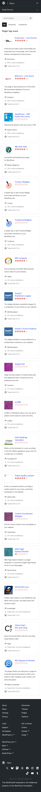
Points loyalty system (24, 475)
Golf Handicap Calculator (21, 438)
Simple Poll (19, 364)
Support (5, 727)
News (4, 709)
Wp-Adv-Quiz (21, 147)
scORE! (18, 402)
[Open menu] (37, 3)
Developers (6, 731)
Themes (25, 709)
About (4, 705)
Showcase (26, 705)
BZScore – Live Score (24, 76)
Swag (25, 735)
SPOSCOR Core (22, 587)
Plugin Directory (7, 10)
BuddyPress (8, 753)
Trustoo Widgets (22, 182)
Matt (5, 746)
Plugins (24, 713)
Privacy (5, 717)
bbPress (6, 749)
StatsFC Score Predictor (26, 329)
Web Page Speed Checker (22, 550)
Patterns (25, 717)
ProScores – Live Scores (26, 38)
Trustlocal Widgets (23, 220)
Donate (25, 731)
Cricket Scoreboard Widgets (23, 515)
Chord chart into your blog (21, 626)
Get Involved (27, 724)
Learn (4, 724)
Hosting (5, 713)
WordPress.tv (8, 735)
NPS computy (21, 258)
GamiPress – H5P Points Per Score (22, 115)
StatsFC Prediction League (23, 294)
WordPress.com (9, 742)
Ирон (9, 763)
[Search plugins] (30, 18)
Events (24, 727)
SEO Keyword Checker (25, 660)
